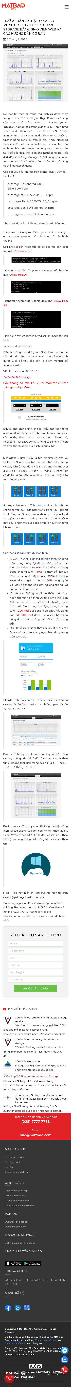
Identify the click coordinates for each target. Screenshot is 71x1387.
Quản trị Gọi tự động (16, 1226)
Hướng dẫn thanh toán (17, 1200)
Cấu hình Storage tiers (28, 1061)
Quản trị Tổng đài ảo (16, 1221)
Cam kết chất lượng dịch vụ (19, 1205)
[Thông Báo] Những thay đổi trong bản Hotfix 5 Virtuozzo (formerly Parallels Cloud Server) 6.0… (41, 1098)
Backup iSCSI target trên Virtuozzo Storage (29, 1081)
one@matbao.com (35, 1135)
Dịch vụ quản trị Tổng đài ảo (20, 1242)
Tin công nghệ (12, 1162)
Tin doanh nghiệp (14, 1157)
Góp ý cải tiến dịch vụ (16, 1171)
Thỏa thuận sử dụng (16, 1190)
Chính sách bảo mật (15, 1195)
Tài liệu (9, 1167)
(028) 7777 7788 (35, 1121)
